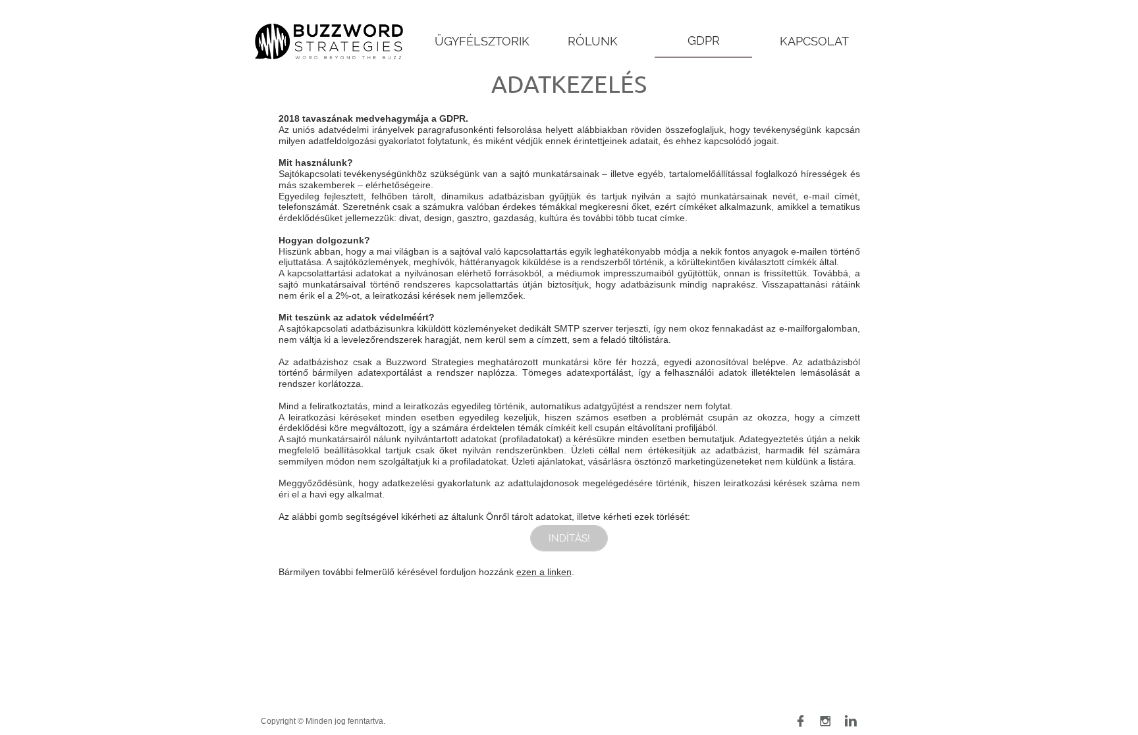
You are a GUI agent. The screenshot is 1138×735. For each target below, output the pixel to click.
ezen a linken (544, 572)
